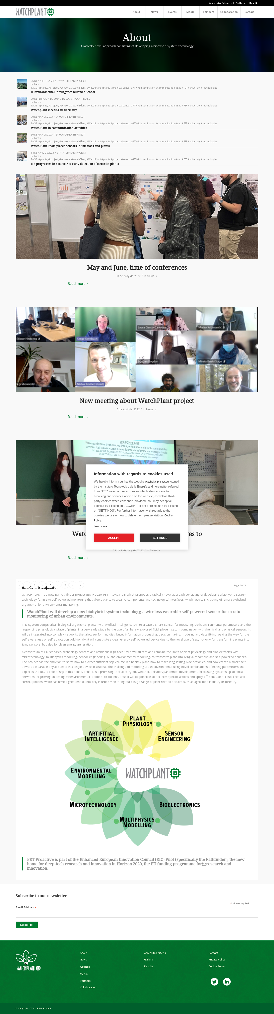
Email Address (26, 907)
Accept (114, 537)
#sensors (64, 87)
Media (84, 974)
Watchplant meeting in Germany (54, 110)
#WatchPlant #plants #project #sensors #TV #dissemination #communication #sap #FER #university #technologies (152, 87)
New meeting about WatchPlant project (137, 400)
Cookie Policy (217, 966)
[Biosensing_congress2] (137, 216)
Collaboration (88, 987)
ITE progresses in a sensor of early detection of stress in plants (75, 163)
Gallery (148, 959)
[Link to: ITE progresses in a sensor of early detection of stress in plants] (22, 156)
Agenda (85, 966)
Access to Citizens (155, 953)
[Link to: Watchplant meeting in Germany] (22, 102)
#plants (43, 87)
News (37, 84)
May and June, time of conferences (137, 267)
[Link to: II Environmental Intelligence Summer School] (22, 84)
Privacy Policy (217, 959)
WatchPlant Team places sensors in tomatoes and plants (71, 146)
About (83, 953)
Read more (76, 283)
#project (53, 87)
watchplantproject (73, 81)
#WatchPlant (78, 87)
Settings (160, 537)
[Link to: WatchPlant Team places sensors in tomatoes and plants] (22, 138)
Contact (213, 953)
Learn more (100, 526)
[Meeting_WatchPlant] (137, 349)
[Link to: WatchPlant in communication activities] (22, 120)
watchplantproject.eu (157, 481)
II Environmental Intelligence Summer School (63, 92)
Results (148, 966)
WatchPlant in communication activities (59, 128)
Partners (85, 981)
